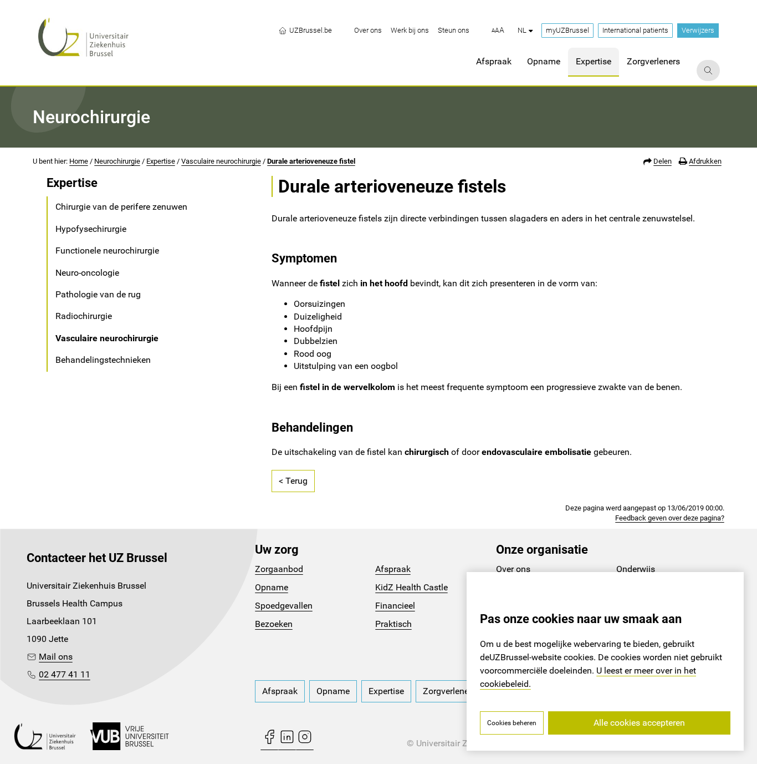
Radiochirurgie (83, 316)
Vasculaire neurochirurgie (221, 161)
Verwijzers (698, 30)
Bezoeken (274, 624)
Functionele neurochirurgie (107, 250)
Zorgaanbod (279, 569)
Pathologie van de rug (98, 294)
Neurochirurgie (117, 161)
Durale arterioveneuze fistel (311, 161)
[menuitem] (368, 30)
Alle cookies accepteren (639, 722)
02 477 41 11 (64, 674)
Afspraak (393, 569)
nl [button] (522, 30)
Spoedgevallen (284, 605)
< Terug (293, 480)
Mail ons (56, 656)
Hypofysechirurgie (90, 229)
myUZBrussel (567, 30)
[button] (498, 30)
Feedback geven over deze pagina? (669, 518)
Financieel (395, 605)
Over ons (513, 569)
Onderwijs (635, 569)
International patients (635, 30)
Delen (662, 161)
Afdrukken (705, 161)
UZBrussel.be (310, 30)
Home (78, 161)
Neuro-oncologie (87, 272)
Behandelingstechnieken (103, 360)
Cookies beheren (511, 723)
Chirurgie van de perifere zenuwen (121, 206)
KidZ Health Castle (411, 587)
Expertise (160, 161)
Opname (271, 587)
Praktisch (393, 624)
